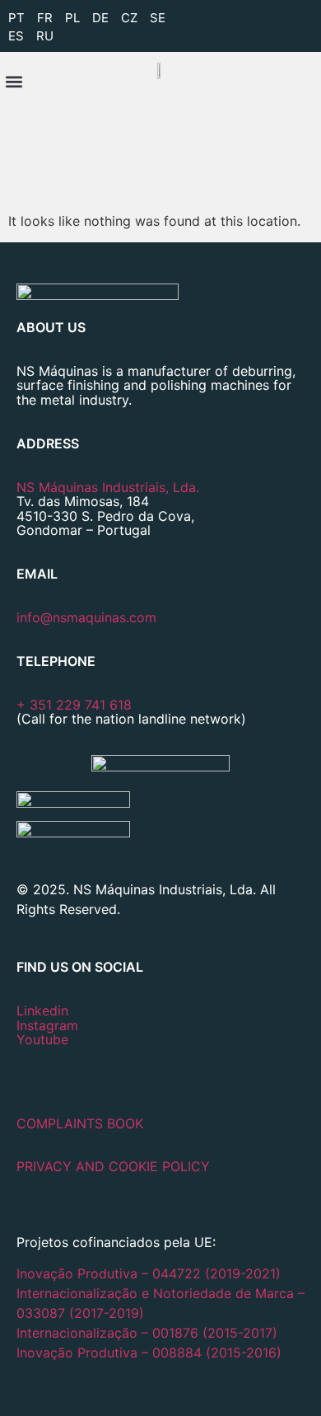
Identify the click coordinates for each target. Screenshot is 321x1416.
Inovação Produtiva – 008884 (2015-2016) (148, 1352)
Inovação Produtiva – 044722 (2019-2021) (150, 1273)
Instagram (47, 1025)
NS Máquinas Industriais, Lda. (107, 487)
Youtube (42, 1039)
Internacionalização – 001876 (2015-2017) (146, 1333)
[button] (13, 82)
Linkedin (42, 1010)
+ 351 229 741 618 (74, 704)
